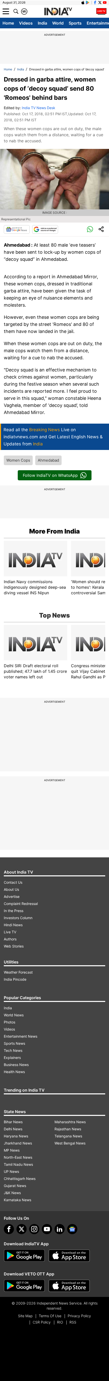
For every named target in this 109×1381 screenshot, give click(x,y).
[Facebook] (9, 1229)
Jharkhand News (18, 1143)
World (58, 23)
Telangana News (68, 1136)
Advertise (12, 896)
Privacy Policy (79, 1316)
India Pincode (15, 979)
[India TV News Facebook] (95, 2)
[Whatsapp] (90, 229)
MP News (12, 1150)
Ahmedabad (48, 460)
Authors (10, 939)
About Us (11, 889)
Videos (26, 23)
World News (14, 1015)
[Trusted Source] (45, 229)
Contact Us (13, 882)
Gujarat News (15, 1185)
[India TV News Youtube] (104, 2)
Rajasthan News (68, 1129)
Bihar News (13, 1122)
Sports (75, 23)
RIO (60, 1322)
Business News (16, 1064)
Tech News (13, 1050)
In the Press (13, 911)
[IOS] (83, 2)
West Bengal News (70, 1143)
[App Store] (69, 1256)
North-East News (18, 1157)
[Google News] (17, 229)
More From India (54, 531)
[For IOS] (69, 1286)
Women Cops (18, 460)
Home (8, 23)
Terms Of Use (50, 1316)
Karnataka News (17, 1200)
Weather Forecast (18, 972)
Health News (14, 1072)
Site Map (25, 1316)
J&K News (12, 1193)
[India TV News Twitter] (100, 2)
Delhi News (13, 1129)
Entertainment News (20, 1036)
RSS (72, 1322)
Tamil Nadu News (18, 1164)
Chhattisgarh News (19, 1178)
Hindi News (13, 925)
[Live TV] (101, 11)
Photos (9, 1022)
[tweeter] (21, 1229)
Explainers (12, 1057)
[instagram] (34, 1229)
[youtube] (47, 1229)
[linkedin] (60, 1229)
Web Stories (14, 946)
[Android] (87, 2)
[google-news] (72, 1229)
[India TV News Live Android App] (24, 1256)
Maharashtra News (70, 1122)
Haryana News (16, 1136)
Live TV (10, 932)
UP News (11, 1171)
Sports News (14, 1043)
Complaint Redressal (21, 903)
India (42, 23)
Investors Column (18, 918)
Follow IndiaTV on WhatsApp (50, 475)
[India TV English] (58, 12)
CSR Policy (42, 1322)
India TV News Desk (38, 108)
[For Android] (24, 1286)
